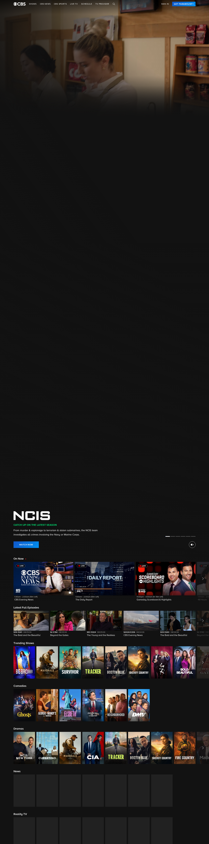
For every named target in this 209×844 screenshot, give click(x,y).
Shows (33, 4)
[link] (183, 4)
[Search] (114, 4)
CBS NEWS (45, 4)
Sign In (165, 4)
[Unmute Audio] (192, 544)
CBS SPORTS (60, 4)
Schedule (86, 4)
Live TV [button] (74, 4)
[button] (43, 583)
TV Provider (102, 4)
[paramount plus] (20, 4)
